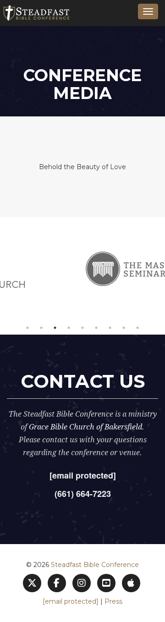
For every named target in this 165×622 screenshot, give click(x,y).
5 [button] (82, 327)
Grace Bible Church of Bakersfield (85, 427)
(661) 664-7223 (83, 494)
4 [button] (68, 327)
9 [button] (137, 327)
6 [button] (96, 327)
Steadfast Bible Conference (95, 565)
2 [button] (41, 327)
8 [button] (123, 327)
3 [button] (55, 327)
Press (113, 601)
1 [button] (27, 327)
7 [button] (110, 327)
